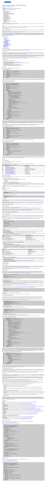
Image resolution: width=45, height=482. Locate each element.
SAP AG (21, 23)
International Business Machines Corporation (11, 23)
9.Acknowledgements (5, 45)
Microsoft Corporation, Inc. (17, 23)
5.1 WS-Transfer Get (7, 43)
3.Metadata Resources (5, 41)
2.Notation (4, 39)
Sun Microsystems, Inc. (24, 23)
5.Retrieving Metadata (5, 42)
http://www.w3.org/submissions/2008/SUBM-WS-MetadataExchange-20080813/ (12, 8)
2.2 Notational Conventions (7, 40)
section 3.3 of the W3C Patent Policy (34, 34)
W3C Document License (42, 23)
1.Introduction (4, 37)
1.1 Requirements (6, 38)
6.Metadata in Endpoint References (7, 44)
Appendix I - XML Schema (6, 46)
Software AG (28, 23)
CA (6, 23)
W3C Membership (12, 34)
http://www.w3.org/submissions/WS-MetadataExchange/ (9, 9)
